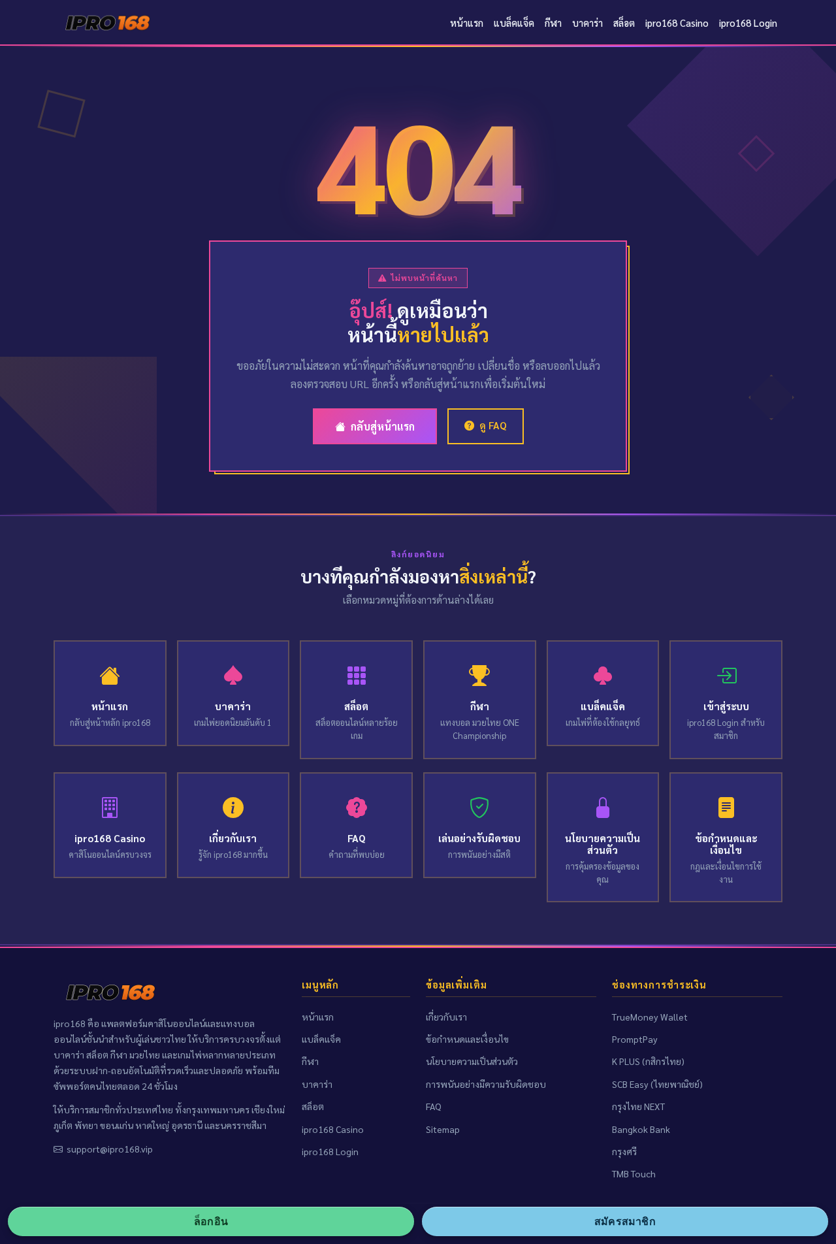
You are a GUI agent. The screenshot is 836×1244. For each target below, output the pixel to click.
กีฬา (553, 22)
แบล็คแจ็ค (514, 22)
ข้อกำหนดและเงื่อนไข (467, 1039)
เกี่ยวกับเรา (446, 1017)
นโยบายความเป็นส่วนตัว (472, 1061)
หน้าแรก (466, 22)
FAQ (434, 1106)
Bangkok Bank (641, 1129)
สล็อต (624, 22)
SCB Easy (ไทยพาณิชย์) (657, 1084)
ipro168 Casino (677, 22)
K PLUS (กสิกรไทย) (648, 1061)
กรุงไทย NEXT (638, 1106)
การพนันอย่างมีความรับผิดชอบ (486, 1084)
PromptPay (635, 1039)
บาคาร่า (587, 22)
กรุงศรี (624, 1151)
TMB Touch (634, 1173)
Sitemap (443, 1129)
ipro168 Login (748, 22)
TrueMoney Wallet (650, 1017)
